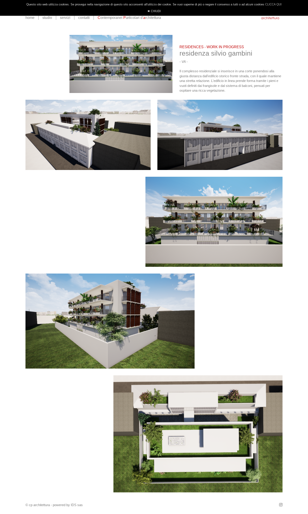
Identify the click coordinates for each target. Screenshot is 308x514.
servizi (65, 18)
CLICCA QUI (273, 4)
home (29, 18)
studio (47, 18)
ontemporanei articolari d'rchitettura (129, 18)
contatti (84, 18)
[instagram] (281, 505)
